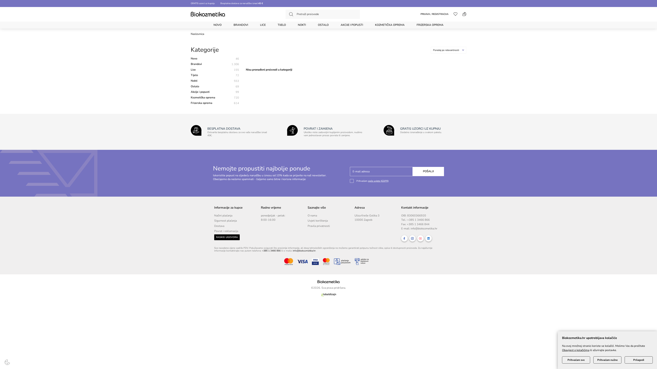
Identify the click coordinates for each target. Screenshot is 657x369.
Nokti (302, 25)
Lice (263, 25)
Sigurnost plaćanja (225, 221)
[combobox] (448, 50)
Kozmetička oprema (390, 25)
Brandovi (241, 25)
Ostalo (323, 25)
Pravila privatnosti (319, 226)
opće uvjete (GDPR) (378, 181)
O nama (312, 215)
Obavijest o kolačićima (575, 350)
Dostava (219, 226)
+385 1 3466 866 (418, 220)
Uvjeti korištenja (318, 221)
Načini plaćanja (223, 215)
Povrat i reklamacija (226, 231)
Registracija (440, 14)
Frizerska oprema (430, 25)
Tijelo (282, 25)
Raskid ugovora (227, 237)
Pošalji (428, 171)
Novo (218, 25)
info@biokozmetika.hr (424, 228)
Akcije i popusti (352, 25)
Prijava (425, 14)
